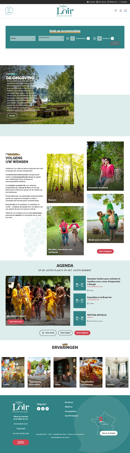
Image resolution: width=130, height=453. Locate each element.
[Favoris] (116, 10)
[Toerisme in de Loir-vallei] (65, 10)
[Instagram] (47, 408)
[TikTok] (43, 408)
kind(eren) (106, 38)
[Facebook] (38, 408)
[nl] (125, 11)
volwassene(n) (81, 38)
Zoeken (115, 43)
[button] (120, 10)
